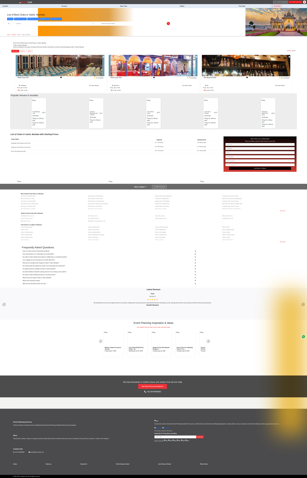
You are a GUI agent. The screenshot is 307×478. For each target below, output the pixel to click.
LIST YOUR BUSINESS (280, 2)
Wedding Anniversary (34, 19)
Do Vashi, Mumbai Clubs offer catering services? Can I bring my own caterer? (44, 271)
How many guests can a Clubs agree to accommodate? (38, 254)
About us (48, 464)
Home (15, 464)
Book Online (47, 438)
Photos (24, 438)
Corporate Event (56, 19)
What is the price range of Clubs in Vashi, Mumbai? (37, 277)
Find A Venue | (120, 464)
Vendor (127, 464)
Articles (29, 438)
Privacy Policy (84, 438)
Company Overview (37, 438)
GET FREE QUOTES (295, 2)
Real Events (17, 438)
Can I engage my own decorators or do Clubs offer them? (39, 260)
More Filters (277, 6)
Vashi (29, 51)
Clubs (22, 51)
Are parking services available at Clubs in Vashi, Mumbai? (39, 268)
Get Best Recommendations (152, 386)
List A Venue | (162, 464)
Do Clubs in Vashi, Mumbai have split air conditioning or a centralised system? (45, 257)
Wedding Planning (40, 425)
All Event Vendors (18, 425)
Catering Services (29, 425)
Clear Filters (15, 51)
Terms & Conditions (73, 438)
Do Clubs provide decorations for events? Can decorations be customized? (44, 266)
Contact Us (92, 438)
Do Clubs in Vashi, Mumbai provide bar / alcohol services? (39, 274)
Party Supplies (72, 425)
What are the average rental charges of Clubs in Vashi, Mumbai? (41, 263)
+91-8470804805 (153, 392)
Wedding (10, 19)
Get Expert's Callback (260, 168)
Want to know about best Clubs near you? (34, 283)
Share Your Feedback (102, 438)
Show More (283, 210)
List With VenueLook (159, 186)
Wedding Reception (20, 19)
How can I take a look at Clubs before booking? (36, 251)
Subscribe (200, 437)
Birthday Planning (62, 425)
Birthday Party (46, 19)
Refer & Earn (204, 464)
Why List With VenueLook (59, 438)
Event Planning (51, 425)
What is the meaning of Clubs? (31, 280)
